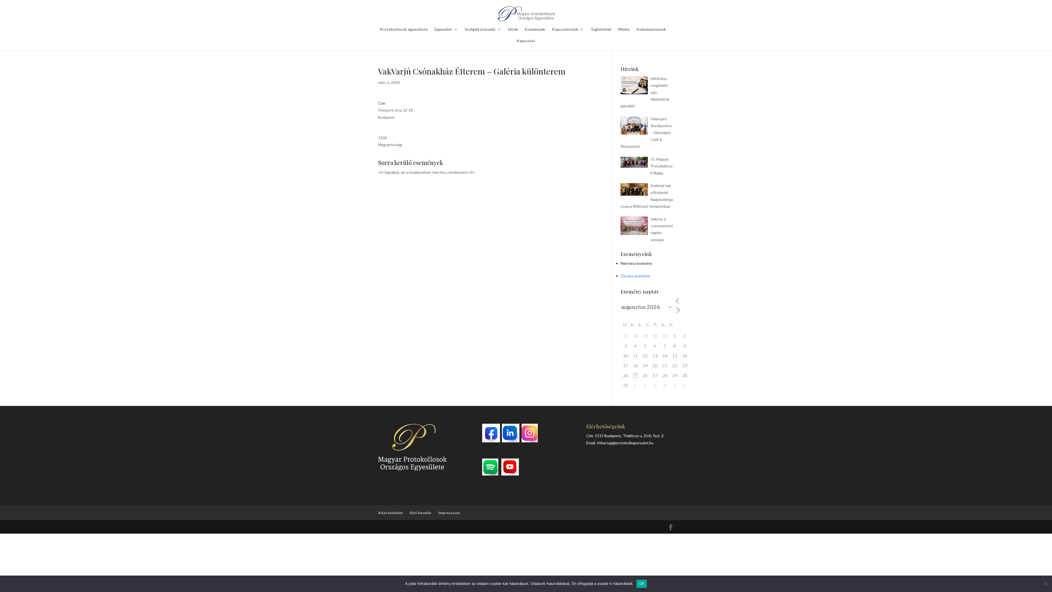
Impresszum (449, 512)
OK (641, 583)
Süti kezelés (420, 512)
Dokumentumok (651, 29)
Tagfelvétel (601, 29)
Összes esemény (635, 276)
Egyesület (443, 29)
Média (624, 29)
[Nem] (1045, 584)
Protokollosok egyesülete (404, 29)
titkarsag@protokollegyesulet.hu (625, 442)
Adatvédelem (390, 512)
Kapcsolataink (565, 29)
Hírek (513, 29)
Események (535, 29)
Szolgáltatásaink (480, 29)
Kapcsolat (526, 41)
